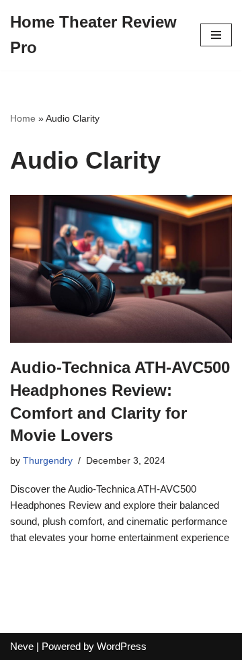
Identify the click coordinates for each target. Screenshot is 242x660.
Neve (22, 646)
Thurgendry (48, 461)
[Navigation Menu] (216, 35)
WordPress (122, 646)
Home (23, 118)
